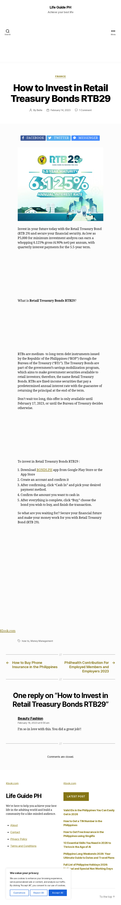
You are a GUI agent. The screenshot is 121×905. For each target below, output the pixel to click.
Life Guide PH (60, 7)
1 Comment (85, 110)
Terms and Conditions (23, 846)
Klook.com (7, 631)
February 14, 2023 (60, 110)
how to (25, 640)
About (14, 825)
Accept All (57, 892)
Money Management (42, 640)
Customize (19, 892)
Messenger (87, 138)
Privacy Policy (18, 839)
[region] (38, 883)
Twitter (60, 138)
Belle (39, 110)
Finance (60, 76)
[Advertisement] (60, 41)
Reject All (38, 892)
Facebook (34, 138)
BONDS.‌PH (44, 470)
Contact (15, 832)
